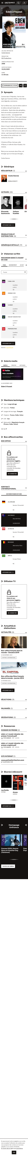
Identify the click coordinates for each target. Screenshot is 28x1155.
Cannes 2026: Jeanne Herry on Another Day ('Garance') (9, 850)
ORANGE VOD (12, 293)
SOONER (10, 305)
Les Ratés (5, 790)
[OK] (14, 1152)
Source (3, 347)
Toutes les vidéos (8, 866)
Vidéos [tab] (5, 365)
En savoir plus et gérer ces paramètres (12, 1148)
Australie (11, 515)
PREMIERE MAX (12, 328)
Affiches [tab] (22, 365)
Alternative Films (17, 545)
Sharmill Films (17, 518)
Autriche (11, 528)
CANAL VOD (11, 281)
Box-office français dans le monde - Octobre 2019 (11, 652)
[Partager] (21, 85)
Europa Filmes (17, 559)
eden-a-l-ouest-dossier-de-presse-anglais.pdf (12, 744)
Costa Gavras (6, 53)
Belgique (11, 542)
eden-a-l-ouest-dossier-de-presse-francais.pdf (12, 735)
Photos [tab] (14, 365)
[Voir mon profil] (24, 3)
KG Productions (6, 58)
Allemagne (11, 502)
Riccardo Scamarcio (5, 212)
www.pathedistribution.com (12, 760)
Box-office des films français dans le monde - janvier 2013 (12, 677)
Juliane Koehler (16, 212)
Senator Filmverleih (18, 505)
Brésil (10, 555)
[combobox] (14, 272)
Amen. (15, 792)
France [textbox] (5, 272)
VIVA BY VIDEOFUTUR (14, 317)
